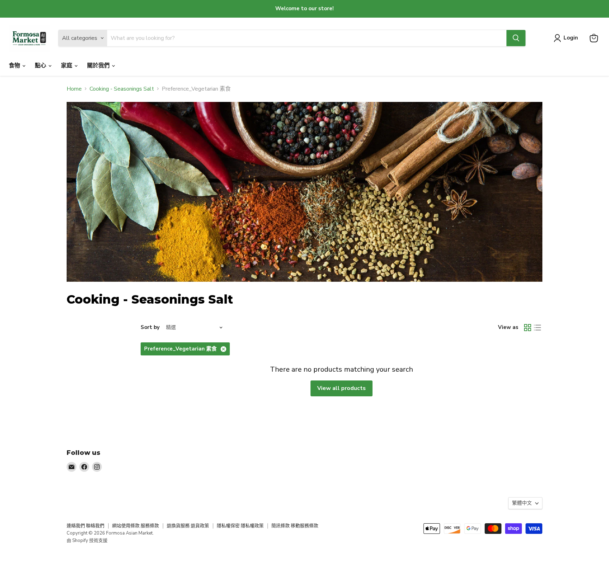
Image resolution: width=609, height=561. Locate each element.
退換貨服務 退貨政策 (188, 526)
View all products (341, 388)
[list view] (537, 328)
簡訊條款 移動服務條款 (294, 526)
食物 (15, 65)
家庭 (67, 65)
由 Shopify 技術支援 (87, 540)
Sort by (150, 327)
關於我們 (99, 65)
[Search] (515, 38)
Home (74, 89)
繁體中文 (522, 503)
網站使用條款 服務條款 (135, 526)
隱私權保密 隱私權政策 (240, 526)
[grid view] (528, 328)
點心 (41, 65)
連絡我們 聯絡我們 (85, 526)
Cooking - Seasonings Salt (122, 89)
